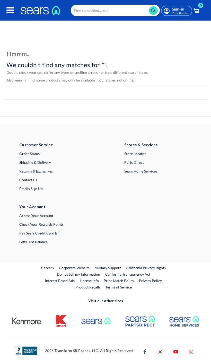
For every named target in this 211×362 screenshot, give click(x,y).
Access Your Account (36, 215)
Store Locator (135, 153)
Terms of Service (119, 287)
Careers (47, 267)
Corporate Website (74, 267)
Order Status (29, 153)
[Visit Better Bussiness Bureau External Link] (26, 350)
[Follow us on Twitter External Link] (160, 351)
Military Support (107, 267)
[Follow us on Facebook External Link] (145, 351)
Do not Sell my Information (78, 274)
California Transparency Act (127, 274)
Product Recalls (88, 287)
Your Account (32, 206)
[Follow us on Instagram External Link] (191, 351)
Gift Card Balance (33, 242)
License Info (89, 280)
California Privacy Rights (146, 268)
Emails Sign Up (31, 188)
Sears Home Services (140, 171)
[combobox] (115, 10)
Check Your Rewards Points (41, 224)
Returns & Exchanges (36, 171)
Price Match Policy (119, 280)
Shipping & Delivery (35, 162)
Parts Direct (134, 162)
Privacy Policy (150, 280)
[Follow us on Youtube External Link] (176, 351)
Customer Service (36, 144)
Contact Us (28, 180)
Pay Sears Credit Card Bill (39, 233)
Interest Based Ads (60, 280)
